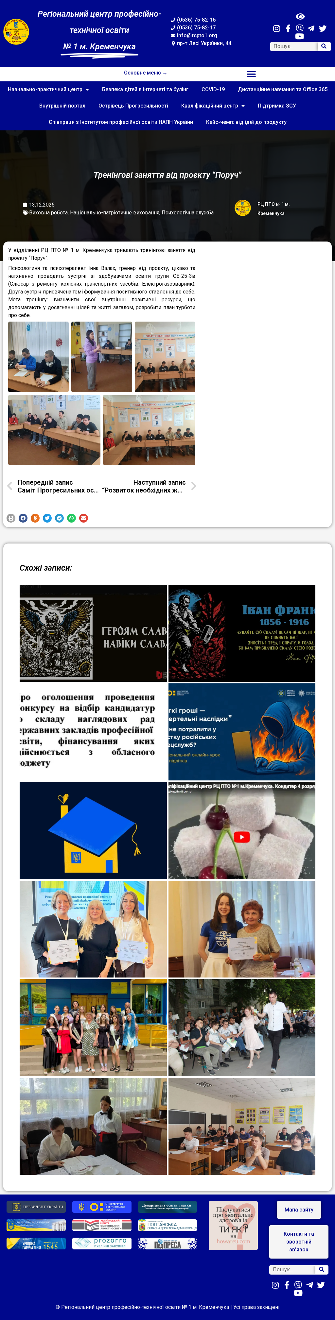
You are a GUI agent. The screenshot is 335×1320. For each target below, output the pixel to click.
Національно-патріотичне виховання (114, 212)
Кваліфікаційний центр (209, 106)
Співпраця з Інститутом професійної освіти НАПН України (121, 122)
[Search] (324, 46)
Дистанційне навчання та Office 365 (282, 89)
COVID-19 (213, 89)
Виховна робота (48, 212)
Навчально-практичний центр (45, 89)
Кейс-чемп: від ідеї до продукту (246, 122)
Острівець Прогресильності (133, 106)
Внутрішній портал (62, 106)
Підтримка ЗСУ (277, 106)
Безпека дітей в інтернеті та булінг (145, 89)
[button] (251, 74)
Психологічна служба (188, 212)
